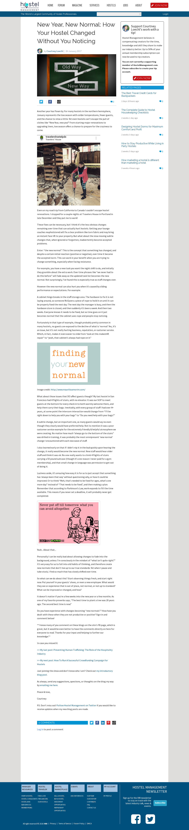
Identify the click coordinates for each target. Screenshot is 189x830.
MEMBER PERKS (26, 808)
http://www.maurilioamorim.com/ (68, 389)
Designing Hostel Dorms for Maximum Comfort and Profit (142, 128)
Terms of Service (64, 823)
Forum (61, 5)
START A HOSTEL (26, 796)
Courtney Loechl (55, 51)
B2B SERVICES (26, 805)
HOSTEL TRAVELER (43, 788)
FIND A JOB (41, 796)
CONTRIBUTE (91, 802)
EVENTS (74, 786)
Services (94, 5)
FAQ (88, 805)
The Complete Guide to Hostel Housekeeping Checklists (138, 111)
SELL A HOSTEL (59, 796)
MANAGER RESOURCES (27, 788)
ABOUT (91, 786)
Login (165, 14)
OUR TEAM (90, 796)
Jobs (125, 5)
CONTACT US (91, 808)
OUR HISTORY (91, 799)
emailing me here (49, 685)
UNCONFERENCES (77, 796)
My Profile (108, 796)
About (138, 5)
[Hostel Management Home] (30, 6)
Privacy (53, 823)
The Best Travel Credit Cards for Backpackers (138, 94)
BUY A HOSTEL (59, 799)
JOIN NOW (160, 5)
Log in (40, 729)
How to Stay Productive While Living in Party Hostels (142, 145)
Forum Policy (79, 823)
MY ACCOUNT (110, 786)
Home (50, 5)
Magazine (77, 5)
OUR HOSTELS (43, 802)
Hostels (111, 5)
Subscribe (160, 802)
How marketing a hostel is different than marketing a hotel (140, 161)
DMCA (89, 823)
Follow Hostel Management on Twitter (76, 705)
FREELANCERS (43, 799)
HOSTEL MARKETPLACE (61, 788)
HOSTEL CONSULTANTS (29, 799)
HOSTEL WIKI (25, 802)
